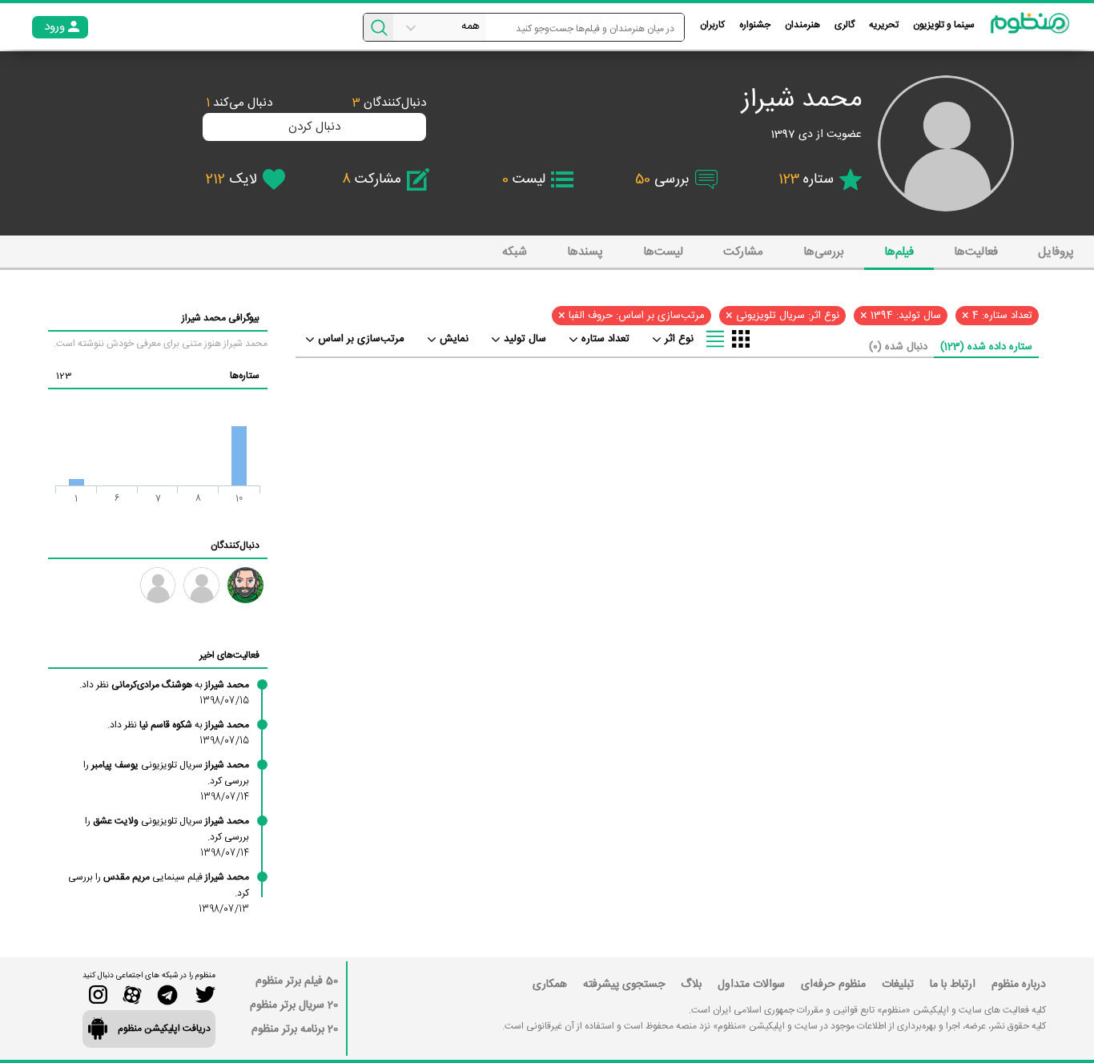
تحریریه (884, 25)
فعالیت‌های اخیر (229, 655)
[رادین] (245, 585)
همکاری (550, 984)
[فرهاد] (158, 585)
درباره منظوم (1018, 984)
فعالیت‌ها (976, 252)
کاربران (712, 25)
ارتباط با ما (952, 984)
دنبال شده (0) (898, 347)
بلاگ (691, 984)
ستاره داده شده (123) (986, 347)
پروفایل (1056, 252)
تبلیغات (898, 984)
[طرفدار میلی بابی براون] (201, 585)
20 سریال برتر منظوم (294, 1005)
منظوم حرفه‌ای (833, 984)
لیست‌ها (663, 252)
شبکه (514, 252)
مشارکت (743, 252)
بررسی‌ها (823, 252)
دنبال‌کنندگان (389, 103)
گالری (845, 25)
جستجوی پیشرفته (624, 984)
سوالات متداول (751, 984)
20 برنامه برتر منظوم (294, 1029)
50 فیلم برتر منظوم (296, 981)
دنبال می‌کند (239, 103)
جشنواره (754, 25)
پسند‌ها (585, 252)
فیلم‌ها (899, 252)
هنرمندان (802, 25)
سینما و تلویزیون (944, 25)
